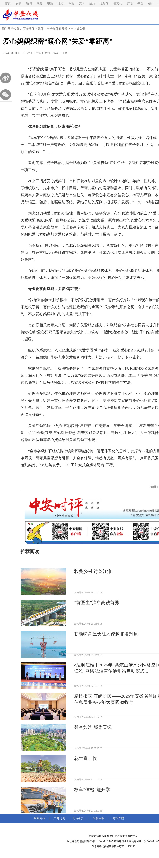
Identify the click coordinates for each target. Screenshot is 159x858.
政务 (39, 3)
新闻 (29, 3)
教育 (151, 3)
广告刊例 (59, 818)
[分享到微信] (6, 95)
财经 (130, 3)
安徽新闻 (29, 28)
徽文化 (117, 3)
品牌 (92, 3)
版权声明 (98, 818)
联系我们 (78, 818)
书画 (140, 3)
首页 (8, 3)
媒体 (41, 28)
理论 (61, 3)
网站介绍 (40, 818)
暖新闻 (104, 3)
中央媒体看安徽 (57, 28)
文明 (82, 3)
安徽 (18, 3)
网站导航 (117, 818)
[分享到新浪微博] (6, 78)
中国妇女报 (78, 28)
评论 (71, 3)
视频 (50, 3)
